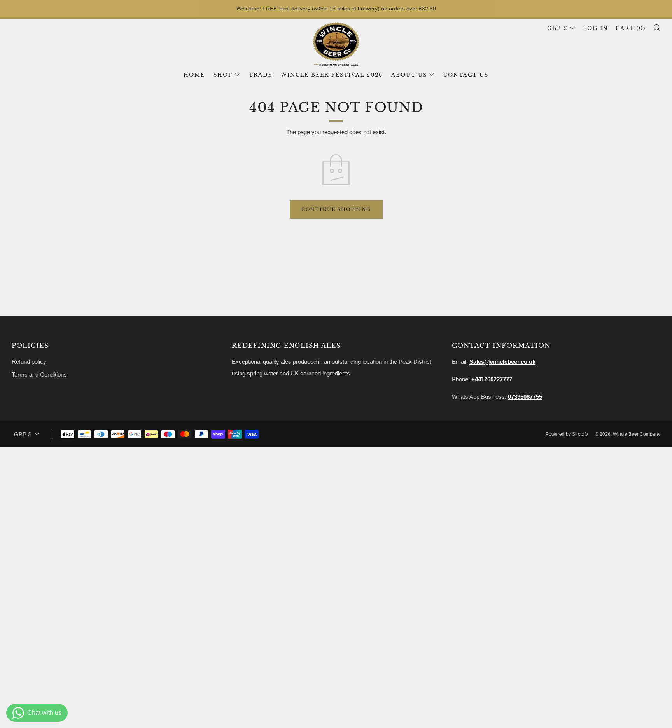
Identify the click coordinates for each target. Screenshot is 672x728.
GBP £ (557, 28)
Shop (223, 75)
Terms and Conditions (39, 374)
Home (194, 75)
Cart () (631, 28)
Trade (260, 75)
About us (409, 75)
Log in (595, 28)
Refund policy (29, 361)
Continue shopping (336, 209)
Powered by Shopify (567, 434)
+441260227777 (491, 379)
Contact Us (465, 75)
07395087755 (525, 396)
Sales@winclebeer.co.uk (502, 361)
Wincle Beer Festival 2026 (332, 75)
